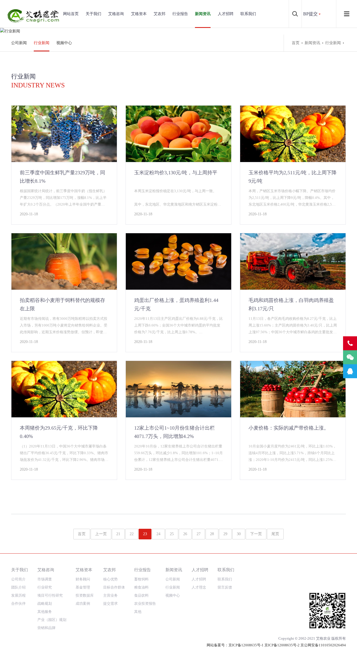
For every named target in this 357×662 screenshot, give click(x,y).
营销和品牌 (46, 628)
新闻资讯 (203, 14)
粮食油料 (141, 587)
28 (212, 534)
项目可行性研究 (50, 595)
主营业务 (110, 595)
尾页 (275, 534)
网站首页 (71, 14)
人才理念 (199, 587)
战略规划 (44, 603)
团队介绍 (18, 587)
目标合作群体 (114, 587)
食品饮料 (141, 595)
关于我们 (93, 14)
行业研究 (44, 587)
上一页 (101, 534)
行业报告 (180, 14)
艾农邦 (159, 14)
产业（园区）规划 (51, 620)
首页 (296, 43)
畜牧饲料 (141, 579)
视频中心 (64, 43)
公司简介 (18, 579)
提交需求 (110, 603)
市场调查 (44, 579)
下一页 (256, 534)
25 (172, 534)
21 (118, 534)
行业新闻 (41, 43)
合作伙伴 (18, 603)
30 (239, 534)
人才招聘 (225, 14)
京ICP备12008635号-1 (246, 645)
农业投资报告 (145, 603)
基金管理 (83, 587)
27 (199, 534)
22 (132, 534)
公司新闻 (19, 43)
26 (185, 534)
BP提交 (310, 13)
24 (158, 534)
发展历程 (18, 595)
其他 (137, 611)
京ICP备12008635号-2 (282, 645)
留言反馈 (225, 587)
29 (225, 534)
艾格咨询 (116, 14)
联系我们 (248, 14)
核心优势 (110, 579)
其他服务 (44, 611)
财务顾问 (83, 579)
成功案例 (83, 603)
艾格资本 (139, 14)
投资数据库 (85, 595)
